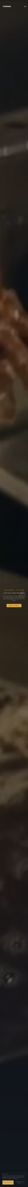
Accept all (8, 1182)
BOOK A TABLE (14, 605)
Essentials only (20, 1182)
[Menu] (25, 6)
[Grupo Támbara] (7, 6)
